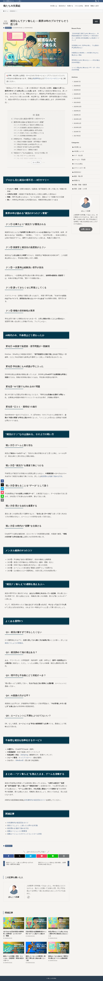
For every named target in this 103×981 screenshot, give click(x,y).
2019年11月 (77, 123)
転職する (77, 180)
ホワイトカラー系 (79, 168)
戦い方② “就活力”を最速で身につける (29, 158)
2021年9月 (77, 98)
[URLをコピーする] (64, 856)
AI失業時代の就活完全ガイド (35, 800)
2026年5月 (77, 90)
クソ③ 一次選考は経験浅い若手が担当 (29, 130)
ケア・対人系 (78, 155)
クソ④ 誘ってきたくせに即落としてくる (30, 133)
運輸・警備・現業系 (80, 184)
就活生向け (8, 27)
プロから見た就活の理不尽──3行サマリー (29, 119)
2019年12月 (77, 119)
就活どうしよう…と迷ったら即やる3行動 (22, 825)
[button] (8, 856)
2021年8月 (77, 102)
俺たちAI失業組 (11, 6)
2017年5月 (77, 136)
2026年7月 (77, 81)
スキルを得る (78, 164)
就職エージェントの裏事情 (17, 831)
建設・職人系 (78, 176)
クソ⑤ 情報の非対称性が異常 (27, 135)
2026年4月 (77, 94)
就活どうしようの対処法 (14, 643)
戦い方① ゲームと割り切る (26, 155)
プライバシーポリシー (52, 78)
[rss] (96, 1)
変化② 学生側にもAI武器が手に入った (29, 144)
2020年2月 (77, 111)
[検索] (98, 1)
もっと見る (36, 162)
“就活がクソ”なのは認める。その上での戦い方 (31, 153)
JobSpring (24, 755)
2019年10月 (77, 127)
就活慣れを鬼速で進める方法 (51, 476)
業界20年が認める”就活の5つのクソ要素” (29, 122)
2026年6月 (77, 86)
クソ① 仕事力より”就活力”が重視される (30, 125)
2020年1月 (77, 115)
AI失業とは (77, 147)
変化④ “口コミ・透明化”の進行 (27, 149)
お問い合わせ (85, 229)
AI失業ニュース (79, 151)
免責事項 (36, 78)
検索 (96, 21)
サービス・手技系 (79, 159)
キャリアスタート (25, 757)
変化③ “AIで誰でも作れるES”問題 (28, 147)
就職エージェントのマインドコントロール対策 (24, 834)
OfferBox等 (19, 760)
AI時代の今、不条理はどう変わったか (28, 139)
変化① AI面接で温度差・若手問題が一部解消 (32, 141)
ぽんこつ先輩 (13, 897)
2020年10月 (77, 106)
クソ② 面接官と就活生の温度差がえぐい (30, 127)
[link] (28, 897)
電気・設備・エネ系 (80, 189)
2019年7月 (77, 131)
